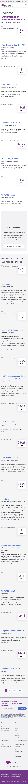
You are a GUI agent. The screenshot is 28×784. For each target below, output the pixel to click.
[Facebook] (11, 766)
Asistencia (17, 726)
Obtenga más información (14, 246)
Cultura (16, 731)
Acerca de (17, 725)
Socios (16, 728)
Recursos (17, 748)
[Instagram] (14, 766)
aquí (11, 715)
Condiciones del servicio (16, 774)
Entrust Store (17, 746)
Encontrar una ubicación (5, 730)
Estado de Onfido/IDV (19, 744)
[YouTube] (20, 766)
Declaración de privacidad (5, 717)
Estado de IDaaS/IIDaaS (19, 742)
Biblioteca (17, 749)
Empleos (16, 730)
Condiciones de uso (22, 716)
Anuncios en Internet (5, 774)
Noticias (2, 744)
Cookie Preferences (5, 777)
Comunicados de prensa (6, 746)
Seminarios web (18, 735)
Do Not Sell (12, 777)
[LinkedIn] (17, 766)
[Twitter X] (7, 766)
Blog (22, 1)
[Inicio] (7, 5)
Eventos (16, 733)
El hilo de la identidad (5, 748)
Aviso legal (17, 737)
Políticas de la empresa (15, 776)
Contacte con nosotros (5, 725)
